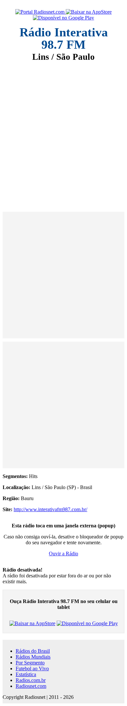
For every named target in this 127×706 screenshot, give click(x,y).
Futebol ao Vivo (32, 668)
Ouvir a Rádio (63, 553)
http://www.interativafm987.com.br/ (50, 509)
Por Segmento (30, 662)
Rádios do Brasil (33, 651)
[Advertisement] (63, 132)
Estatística (26, 674)
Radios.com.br (31, 680)
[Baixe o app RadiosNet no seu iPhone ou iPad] (89, 12)
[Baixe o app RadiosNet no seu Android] (63, 18)
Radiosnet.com (31, 686)
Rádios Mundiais (33, 657)
